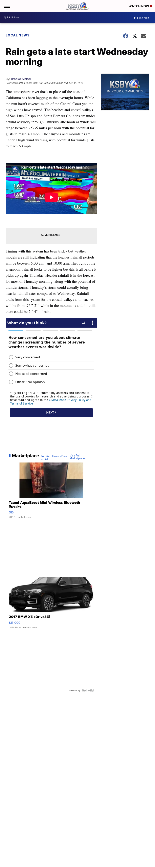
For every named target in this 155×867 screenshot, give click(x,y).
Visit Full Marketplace (77, 457)
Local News (18, 35)
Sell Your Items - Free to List (54, 457)
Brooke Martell (21, 79)
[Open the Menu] (6, 6)
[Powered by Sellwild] (88, 690)
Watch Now (139, 6)
